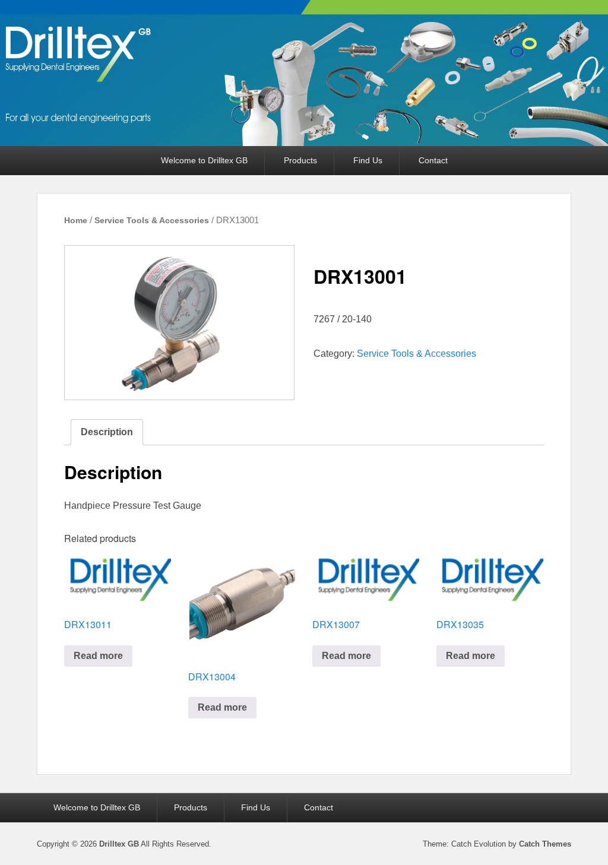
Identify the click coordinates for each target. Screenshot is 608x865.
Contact (433, 160)
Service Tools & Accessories (151, 220)
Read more (98, 656)
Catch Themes (545, 843)
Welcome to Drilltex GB (204, 160)
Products (300, 160)
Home (75, 220)
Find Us (367, 160)
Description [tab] (107, 432)
